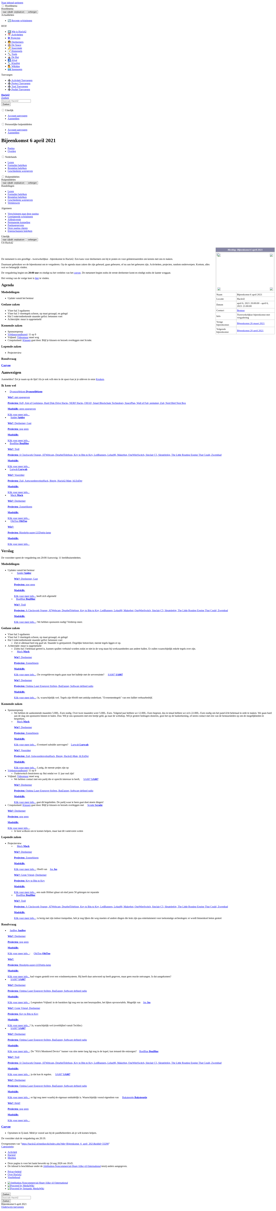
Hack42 (12, 1155)
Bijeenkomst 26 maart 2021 (251, 323)
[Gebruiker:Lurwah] (8, 469)
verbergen (32, 12)
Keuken (100, 379)
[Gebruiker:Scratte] (85, 805)
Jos (35, 881)
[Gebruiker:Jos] (48, 869)
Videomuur (22, 337)
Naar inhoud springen (12, 2)
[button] (3, 6)
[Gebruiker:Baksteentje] (120, 1097)
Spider (19, 429)
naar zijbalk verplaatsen (13, 12)
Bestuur (241, 310)
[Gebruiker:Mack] (9, 495)
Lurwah (45, 481)
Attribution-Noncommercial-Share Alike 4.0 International (72, 1166)
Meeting (12, 1157)
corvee (77, 272)
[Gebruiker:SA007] (106, 674)
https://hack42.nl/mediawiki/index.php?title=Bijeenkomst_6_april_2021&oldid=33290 (65, 1143)
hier (37, 278)
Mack (20, 507)
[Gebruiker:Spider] (9, 417)
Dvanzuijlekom (97, 403)
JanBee (19, 942)
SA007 (68, 686)
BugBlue (115, 455)
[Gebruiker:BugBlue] (8, 443)
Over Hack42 (14, 1174)
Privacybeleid (14, 1171)
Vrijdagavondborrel (17, 334)
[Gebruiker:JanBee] (8, 930)
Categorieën (7, 1146)
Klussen (27, 340)
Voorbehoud (14, 1177)
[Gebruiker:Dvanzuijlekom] (8, 391)
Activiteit (12, 1152)
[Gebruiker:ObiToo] (9, 521)
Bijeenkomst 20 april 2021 (250, 330)
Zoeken (6, 104)
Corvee (6, 365)
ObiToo (29, 532)
